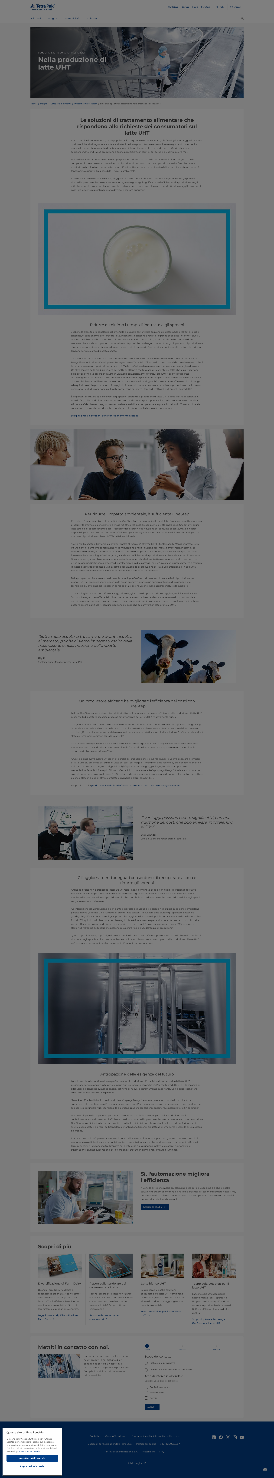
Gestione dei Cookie (29, 1451)
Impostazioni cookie (32, 1466)
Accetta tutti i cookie (32, 1458)
